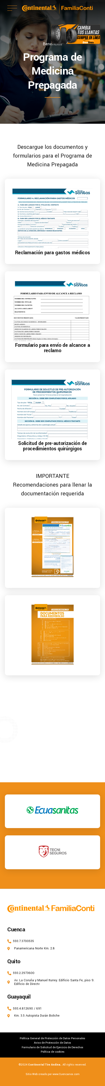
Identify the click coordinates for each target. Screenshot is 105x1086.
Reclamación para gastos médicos (52, 252)
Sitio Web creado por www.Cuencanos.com (53, 1074)
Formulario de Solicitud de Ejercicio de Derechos (52, 1047)
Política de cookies (52, 1052)
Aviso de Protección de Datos (52, 1043)
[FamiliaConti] (73, 909)
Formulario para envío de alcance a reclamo (52, 348)
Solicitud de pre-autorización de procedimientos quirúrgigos (52, 446)
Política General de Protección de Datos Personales (52, 1038)
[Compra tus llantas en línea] (75, 34)
